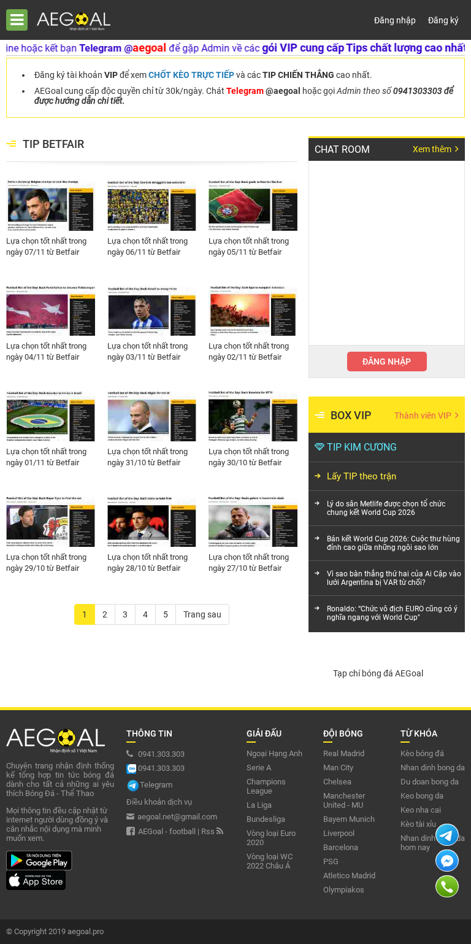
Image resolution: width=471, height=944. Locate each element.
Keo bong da (421, 795)
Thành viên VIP (423, 415)
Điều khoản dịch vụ (159, 802)
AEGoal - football (167, 831)
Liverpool (338, 833)
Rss (208, 831)
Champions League (266, 786)
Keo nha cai (420, 809)
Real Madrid (343, 753)
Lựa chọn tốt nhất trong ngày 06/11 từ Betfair (147, 246)
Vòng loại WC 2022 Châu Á (270, 861)
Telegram (156, 784)
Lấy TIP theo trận (361, 476)
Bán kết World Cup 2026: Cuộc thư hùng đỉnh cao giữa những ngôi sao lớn (393, 543)
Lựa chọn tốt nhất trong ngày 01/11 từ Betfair (46, 457)
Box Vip (351, 415)
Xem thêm (433, 149)
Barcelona (340, 847)
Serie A (259, 767)
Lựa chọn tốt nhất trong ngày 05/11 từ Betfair (249, 246)
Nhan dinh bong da (432, 767)
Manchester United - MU (344, 800)
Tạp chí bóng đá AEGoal (378, 673)
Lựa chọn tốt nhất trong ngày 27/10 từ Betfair (249, 562)
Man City (338, 767)
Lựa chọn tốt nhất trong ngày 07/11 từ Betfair (46, 246)
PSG (331, 861)
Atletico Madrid (349, 875)
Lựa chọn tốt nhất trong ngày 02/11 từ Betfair (249, 351)
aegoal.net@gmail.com (177, 816)
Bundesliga (266, 819)
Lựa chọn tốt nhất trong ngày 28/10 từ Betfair (147, 562)
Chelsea (337, 781)
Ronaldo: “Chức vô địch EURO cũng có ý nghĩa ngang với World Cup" (392, 613)
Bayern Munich (349, 819)
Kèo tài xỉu (418, 824)
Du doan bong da (429, 781)
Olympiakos (343, 889)
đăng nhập (386, 361)
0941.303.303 (160, 754)
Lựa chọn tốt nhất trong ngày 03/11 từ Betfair (147, 351)
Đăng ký (443, 20)
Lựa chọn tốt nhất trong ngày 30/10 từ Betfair (249, 457)
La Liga (259, 805)
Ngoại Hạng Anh (274, 753)
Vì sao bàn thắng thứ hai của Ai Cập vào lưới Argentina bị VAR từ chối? (394, 578)
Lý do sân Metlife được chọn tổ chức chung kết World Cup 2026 (386, 508)
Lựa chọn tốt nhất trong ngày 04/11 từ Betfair (46, 351)
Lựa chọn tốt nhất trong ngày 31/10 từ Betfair (147, 457)
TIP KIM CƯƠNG (362, 447)
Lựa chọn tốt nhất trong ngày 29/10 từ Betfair (46, 562)
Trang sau (202, 614)
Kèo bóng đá (422, 753)
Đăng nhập (395, 20)
